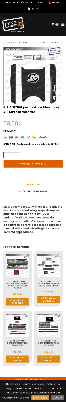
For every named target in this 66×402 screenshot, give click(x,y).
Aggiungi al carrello (33, 164)
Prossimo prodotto (49, 42)
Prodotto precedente (17, 42)
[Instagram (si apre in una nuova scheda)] (33, 9)
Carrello (41, 2)
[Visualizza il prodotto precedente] (5, 42)
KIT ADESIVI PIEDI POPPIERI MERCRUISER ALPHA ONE (48, 343)
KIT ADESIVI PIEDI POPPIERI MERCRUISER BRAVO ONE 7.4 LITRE (48, 283)
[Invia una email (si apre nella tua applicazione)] (37, 9)
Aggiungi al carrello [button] (17, 301)
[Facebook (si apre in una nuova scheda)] (29, 9)
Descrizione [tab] (33, 184)
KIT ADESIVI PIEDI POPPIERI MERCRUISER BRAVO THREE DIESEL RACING (17, 284)
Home (7, 2)
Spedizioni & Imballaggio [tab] (33, 191)
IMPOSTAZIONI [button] (40, 397)
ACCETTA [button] (57, 397)
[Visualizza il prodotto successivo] (60, 42)
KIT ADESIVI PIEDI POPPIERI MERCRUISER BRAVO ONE (17, 343)
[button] (58, 50)
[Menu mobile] (61, 24)
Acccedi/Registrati (23, 2)
